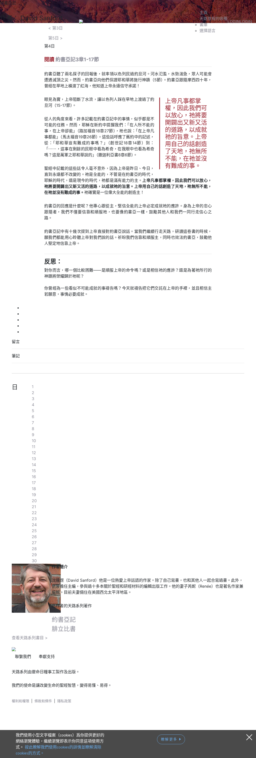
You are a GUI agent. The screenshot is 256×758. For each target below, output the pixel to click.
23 (34, 518)
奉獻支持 (47, 656)
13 (34, 458)
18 (34, 488)
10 (34, 440)
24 (34, 524)
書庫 (204, 24)
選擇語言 (208, 30)
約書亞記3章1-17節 (77, 60)
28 (34, 548)
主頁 (204, 12)
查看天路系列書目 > (30, 637)
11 (33, 446)
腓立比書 (64, 628)
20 (34, 500)
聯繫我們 (23, 656)
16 (34, 476)
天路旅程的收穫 (214, 18)
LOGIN (234, 21)
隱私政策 (64, 701)
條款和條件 (43, 701)
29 (34, 554)
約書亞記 (64, 619)
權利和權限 (20, 701)
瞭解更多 (170, 739)
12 (34, 452)
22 (34, 512)
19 (34, 494)
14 (34, 464)
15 (34, 470)
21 (34, 506)
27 (34, 542)
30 (34, 560)
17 (34, 482)
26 (34, 536)
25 (34, 530)
